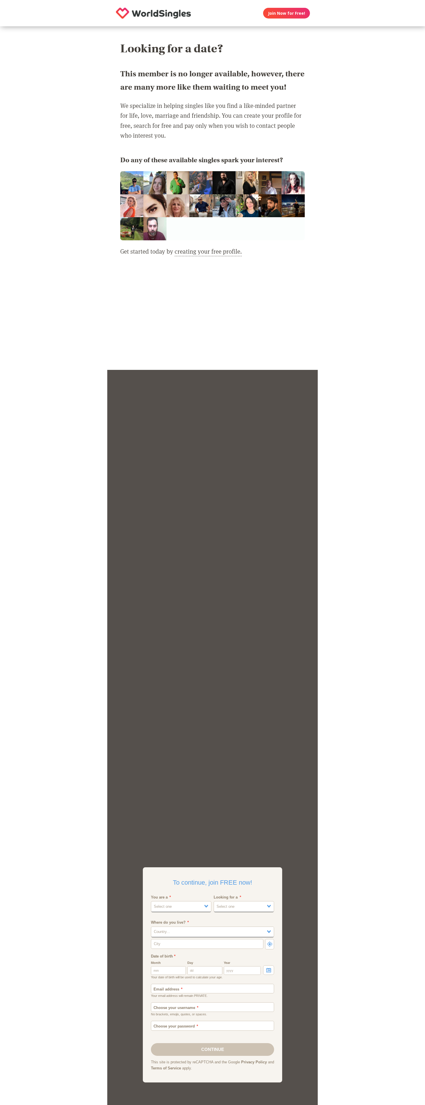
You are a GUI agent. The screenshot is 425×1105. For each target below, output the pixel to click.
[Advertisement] (212, 316)
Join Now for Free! (286, 13)
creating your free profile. (208, 251)
